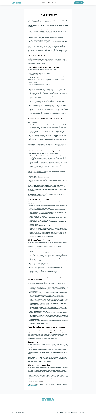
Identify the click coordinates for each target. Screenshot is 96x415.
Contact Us (78, 2)
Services (44, 2)
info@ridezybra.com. (32, 385)
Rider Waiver (81, 412)
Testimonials (47, 406)
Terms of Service (74, 412)
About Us (54, 2)
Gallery (48, 2)
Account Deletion (60, 412)
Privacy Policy (67, 412)
